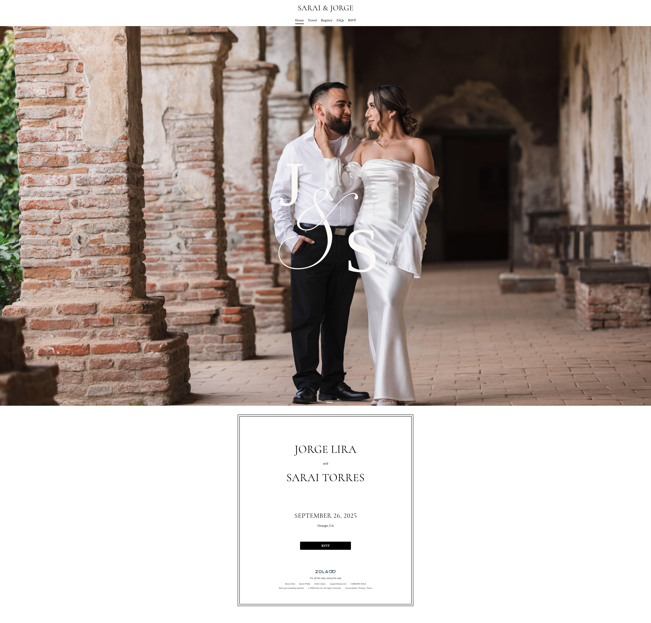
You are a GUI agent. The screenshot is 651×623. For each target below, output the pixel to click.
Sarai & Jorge (325, 8)
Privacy (362, 588)
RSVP (352, 20)
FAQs (340, 20)
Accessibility (351, 588)
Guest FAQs (304, 584)
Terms (369, 588)
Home (299, 20)
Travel (312, 20)
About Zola (290, 584)
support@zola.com (338, 584)
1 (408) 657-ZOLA (358, 584)
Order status (320, 584)
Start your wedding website (291, 588)
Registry (326, 20)
